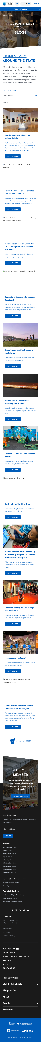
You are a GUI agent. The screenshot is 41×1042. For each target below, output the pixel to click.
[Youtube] (28, 911)
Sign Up (8, 836)
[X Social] (20, 911)
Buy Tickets (9, 949)
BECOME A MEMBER (20, 796)
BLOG (5, 964)
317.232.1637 (6, 932)
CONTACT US (9, 968)
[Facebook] (12, 911)
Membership (9, 953)
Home (5, 15)
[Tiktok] (24, 911)
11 (23, 741)
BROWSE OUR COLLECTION (16, 957)
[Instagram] (16, 911)
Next (28, 741)
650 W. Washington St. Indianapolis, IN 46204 (10, 921)
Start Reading (13, 156)
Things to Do (20, 9)
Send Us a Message (9, 936)
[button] (17, 4)
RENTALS (7, 960)
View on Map (7, 929)
